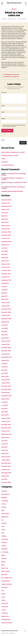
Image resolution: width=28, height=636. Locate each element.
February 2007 (5, 302)
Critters (3, 504)
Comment (4, 92)
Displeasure (4, 516)
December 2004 (6, 386)
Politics (3, 600)
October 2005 (5, 354)
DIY (2, 520)
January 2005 (5, 383)
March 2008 (5, 261)
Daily (2, 510)
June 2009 (4, 212)
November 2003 (6, 428)
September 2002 (6, 472)
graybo (3, 187)
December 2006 (6, 309)
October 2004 (5, 392)
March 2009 (5, 222)
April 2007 (4, 296)
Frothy (3, 158)
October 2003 (5, 431)
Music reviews (5, 571)
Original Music (5, 581)
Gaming (3, 536)
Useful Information (6, 622)
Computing (4, 500)
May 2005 (4, 370)
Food (2, 533)
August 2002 (5, 476)
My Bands (4, 574)
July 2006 (4, 325)
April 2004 (4, 411)
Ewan (3, 526)
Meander (14, 9)
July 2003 (4, 440)
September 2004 (6, 395)
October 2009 (5, 203)
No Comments (22, 18)
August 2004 (5, 399)
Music (3, 565)
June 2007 (4, 289)
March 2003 (5, 453)
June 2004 (4, 405)
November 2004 (6, 389)
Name (3, 105)
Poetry (3, 597)
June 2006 (4, 328)
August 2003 (5, 437)
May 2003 (4, 447)
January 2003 (5, 460)
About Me (4, 491)
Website (3, 118)
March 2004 (5, 415)
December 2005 (6, 347)
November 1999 (6, 482)
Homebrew (4, 162)
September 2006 (6, 318)
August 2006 (5, 322)
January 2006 (5, 344)
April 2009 (4, 219)
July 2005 (4, 363)
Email (3, 112)
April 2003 (4, 450)
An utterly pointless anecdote (9, 155)
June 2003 (4, 444)
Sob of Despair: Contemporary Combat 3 (13, 152)
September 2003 (6, 434)
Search (3, 140)
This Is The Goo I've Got (14, 3)
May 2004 (4, 408)
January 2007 (5, 306)
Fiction (3, 529)
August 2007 (5, 283)
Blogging (4, 497)
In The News (4, 552)
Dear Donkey (5, 513)
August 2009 (5, 209)
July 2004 (4, 402)
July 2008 (4, 248)
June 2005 (4, 367)
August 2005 (5, 360)
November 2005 (6, 350)
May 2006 (4, 331)
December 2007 (6, 270)
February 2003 (5, 456)
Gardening (4, 539)
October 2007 (5, 277)
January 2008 (5, 267)
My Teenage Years (6, 577)
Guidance (4, 542)
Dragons (3, 523)
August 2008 (5, 245)
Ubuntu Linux (5, 616)
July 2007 (4, 286)
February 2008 (5, 264)
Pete (2, 178)
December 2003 (6, 424)
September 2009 (6, 206)
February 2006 (5, 341)
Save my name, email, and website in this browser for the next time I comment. (14, 126)
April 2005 (4, 373)
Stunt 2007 (4, 603)
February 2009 (5, 225)
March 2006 (5, 338)
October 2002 (5, 469)
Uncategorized (5, 619)
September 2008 (6, 241)
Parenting (4, 587)
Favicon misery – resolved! (7, 633)
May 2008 (4, 254)
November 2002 (6, 466)
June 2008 (4, 251)
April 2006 (4, 334)
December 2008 (6, 232)
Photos (3, 594)
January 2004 (5, 421)
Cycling (3, 507)
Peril (2, 590)
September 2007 (6, 280)
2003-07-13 (13, 18)
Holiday (3, 545)
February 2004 (5, 418)
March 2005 (5, 376)
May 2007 (4, 293)
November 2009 (6, 200)
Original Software (6, 584)
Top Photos (4, 613)
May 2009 (4, 216)
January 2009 (5, 228)
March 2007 (5, 299)
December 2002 (6, 463)
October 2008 (5, 238)
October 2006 (5, 315)
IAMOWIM (4, 549)
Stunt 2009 (4, 606)
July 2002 (4, 479)
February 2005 (5, 379)
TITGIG (3, 610)
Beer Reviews (5, 494)
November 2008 (6, 235)
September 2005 (6, 357)
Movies (3, 561)
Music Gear (4, 568)
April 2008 (4, 257)
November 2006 (6, 312)
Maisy (3, 555)
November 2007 (6, 273)
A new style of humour (7, 165)
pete (6, 18)
